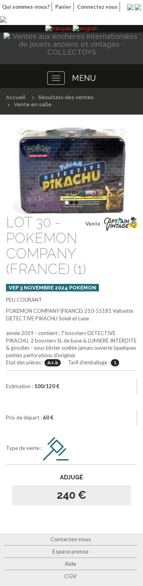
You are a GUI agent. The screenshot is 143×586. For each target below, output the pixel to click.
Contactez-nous (70, 539)
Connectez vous (97, 7)
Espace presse (70, 551)
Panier (63, 7)
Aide (70, 563)
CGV (70, 576)
